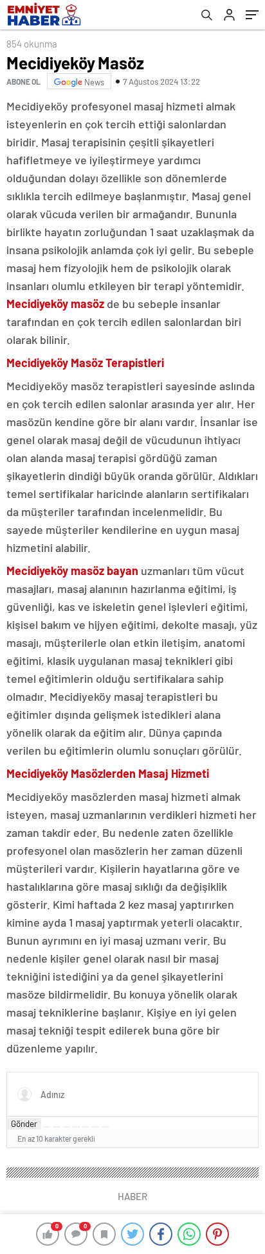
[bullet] (85, 1127)
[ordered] (76, 1127)
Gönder (24, 1124)
